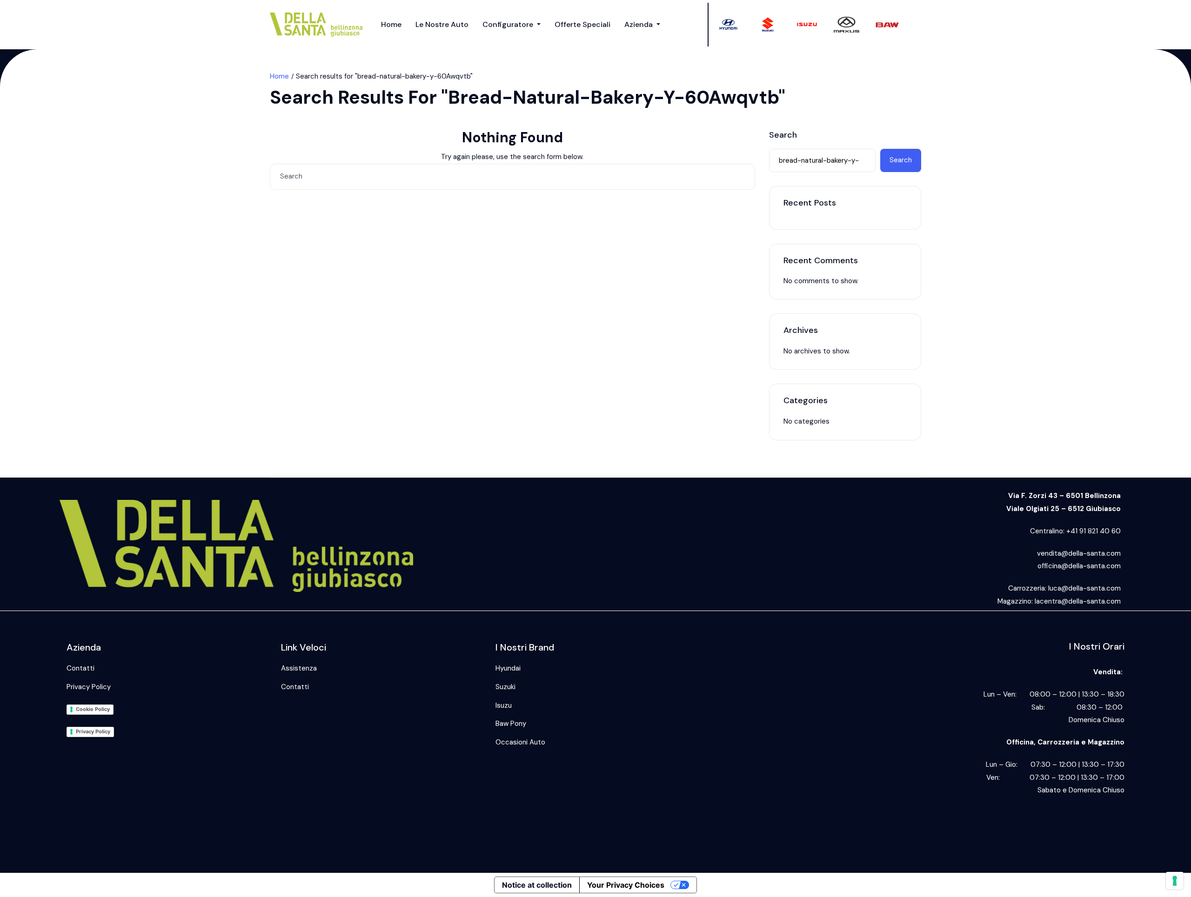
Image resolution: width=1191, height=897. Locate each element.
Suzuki (505, 686)
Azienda (639, 24)
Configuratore (508, 24)
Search (783, 135)
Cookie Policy (93, 709)
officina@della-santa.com (1079, 566)
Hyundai (508, 668)
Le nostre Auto (441, 24)
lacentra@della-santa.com (1078, 601)
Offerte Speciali (582, 24)
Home (391, 24)
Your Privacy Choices (625, 885)
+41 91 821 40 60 (1093, 531)
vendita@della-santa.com (1079, 553)
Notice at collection (537, 885)
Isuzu (503, 705)
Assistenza (299, 668)
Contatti (80, 668)
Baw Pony (510, 723)
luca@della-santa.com (1084, 588)
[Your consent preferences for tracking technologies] (1175, 881)
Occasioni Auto (520, 742)
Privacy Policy (89, 686)
